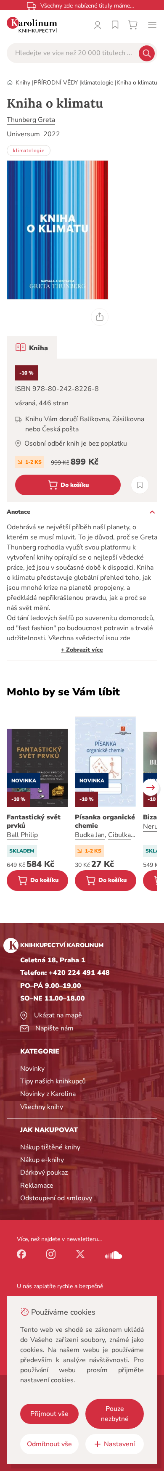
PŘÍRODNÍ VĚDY (56, 83)
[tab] (32, 347)
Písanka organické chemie (105, 821)
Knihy (23, 83)
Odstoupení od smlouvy (56, 1198)
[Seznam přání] (115, 25)
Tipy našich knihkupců (53, 1081)
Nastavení (119, 1444)
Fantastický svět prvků (34, 821)
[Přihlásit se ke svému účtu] (97, 25)
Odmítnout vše (49, 1444)
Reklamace (36, 1185)
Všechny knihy (41, 1107)
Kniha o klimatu (136, 83)
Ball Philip (22, 835)
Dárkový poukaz (44, 1172)
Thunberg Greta (31, 119)
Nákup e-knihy (42, 1160)
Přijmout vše (49, 1413)
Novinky (32, 1068)
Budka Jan (90, 835)
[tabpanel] (82, 430)
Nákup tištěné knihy (50, 1147)
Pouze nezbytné (115, 1413)
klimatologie (97, 83)
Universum (23, 134)
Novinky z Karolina (48, 1094)
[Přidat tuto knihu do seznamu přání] (140, 485)
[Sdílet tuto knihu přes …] (99, 317)
